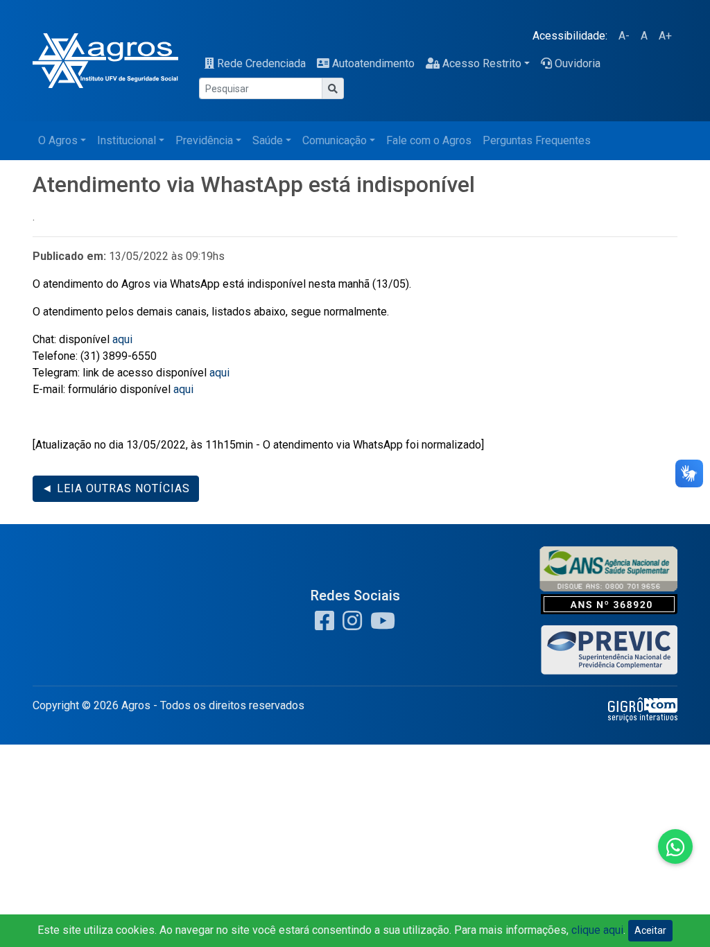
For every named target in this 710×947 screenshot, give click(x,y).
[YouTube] (380, 625)
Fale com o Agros (428, 140)
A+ (665, 35)
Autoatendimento (373, 63)
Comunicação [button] (334, 140)
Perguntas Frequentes (537, 140)
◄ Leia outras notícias (116, 488)
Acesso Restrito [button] (481, 63)
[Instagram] (349, 625)
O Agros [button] (58, 140)
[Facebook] (324, 625)
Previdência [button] (204, 140)
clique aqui (597, 930)
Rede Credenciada (261, 63)
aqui (122, 339)
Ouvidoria (577, 63)
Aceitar (650, 930)
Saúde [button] (267, 140)
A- (624, 35)
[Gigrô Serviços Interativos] (642, 709)
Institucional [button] (126, 140)
